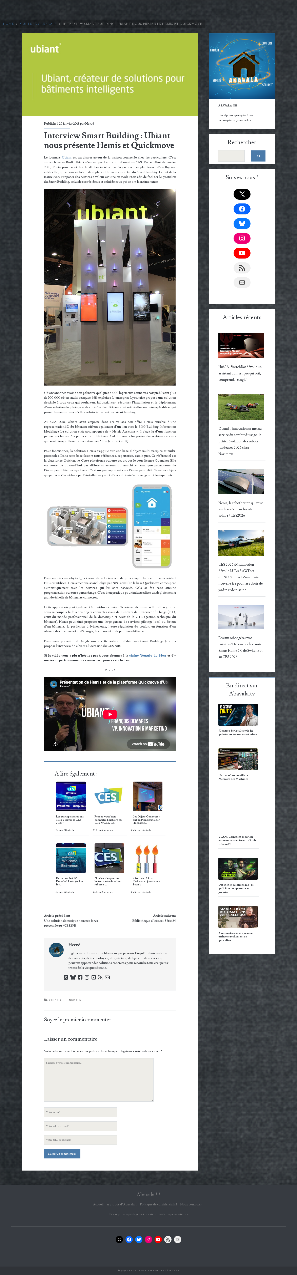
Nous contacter (191, 1204)
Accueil (98, 1204)
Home (8, 24)
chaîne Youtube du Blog (147, 656)
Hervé (89, 124)
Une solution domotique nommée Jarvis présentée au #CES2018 (71, 923)
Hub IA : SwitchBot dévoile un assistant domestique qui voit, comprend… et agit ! (240, 373)
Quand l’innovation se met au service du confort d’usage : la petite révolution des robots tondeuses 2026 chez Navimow (240, 441)
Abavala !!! (148, 1194)
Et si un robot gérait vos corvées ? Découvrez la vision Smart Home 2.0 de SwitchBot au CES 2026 (240, 647)
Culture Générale (38, 24)
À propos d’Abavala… (122, 1204)
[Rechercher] (258, 156)
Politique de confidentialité (158, 1204)
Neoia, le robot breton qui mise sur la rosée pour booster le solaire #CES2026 (240, 509)
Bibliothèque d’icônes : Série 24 (154, 921)
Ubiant (67, 157)
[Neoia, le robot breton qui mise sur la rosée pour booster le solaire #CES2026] (241, 483)
